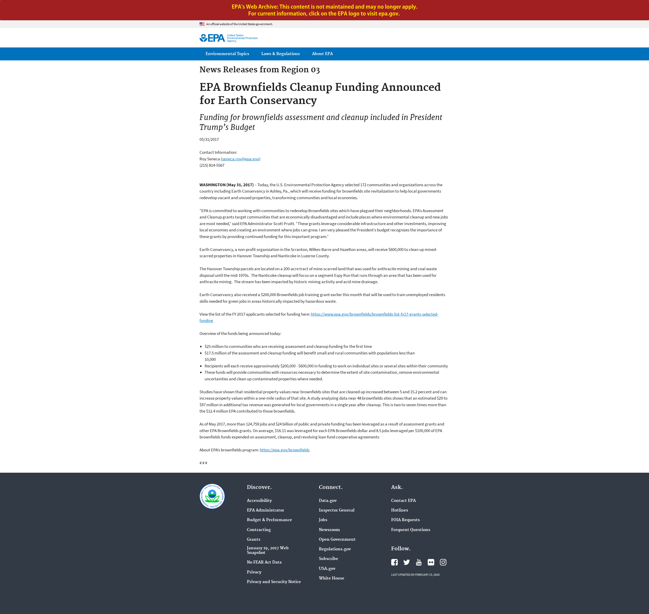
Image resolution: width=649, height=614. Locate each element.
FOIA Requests (405, 520)
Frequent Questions (410, 530)
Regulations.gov (335, 549)
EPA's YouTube (419, 562)
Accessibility (259, 501)
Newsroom (329, 530)
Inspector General (336, 510)
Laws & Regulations (280, 54)
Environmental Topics (227, 54)
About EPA (322, 54)
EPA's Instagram (443, 562)
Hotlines (399, 510)
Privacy (254, 572)
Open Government (337, 539)
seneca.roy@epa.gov (240, 159)
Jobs (323, 520)
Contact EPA (403, 501)
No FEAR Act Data (264, 562)
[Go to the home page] (212, 38)
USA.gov (327, 569)
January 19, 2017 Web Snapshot (268, 550)
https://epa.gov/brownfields (285, 450)
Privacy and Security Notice (274, 582)
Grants (253, 539)
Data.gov (328, 501)
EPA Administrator (265, 510)
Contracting (259, 530)
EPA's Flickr (431, 562)
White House (331, 578)
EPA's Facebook (394, 562)
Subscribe (328, 559)
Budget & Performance (269, 520)
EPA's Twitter (406, 562)
